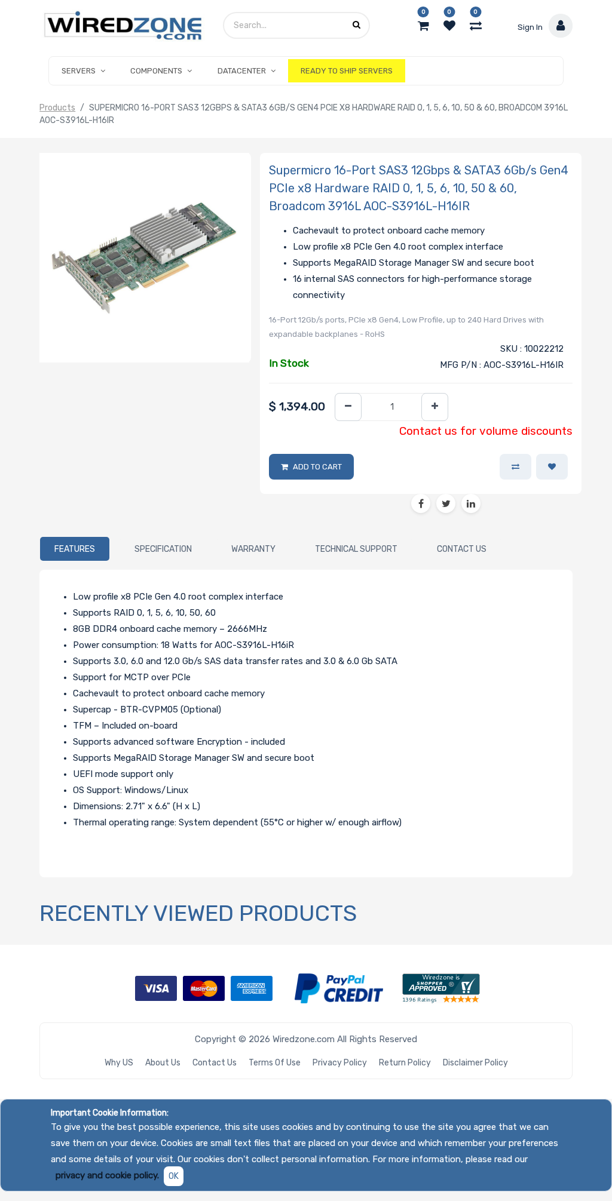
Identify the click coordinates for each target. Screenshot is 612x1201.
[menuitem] (346, 71)
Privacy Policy (340, 1063)
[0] (423, 26)
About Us (162, 1063)
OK (174, 1176)
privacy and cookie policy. (107, 1175)
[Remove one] (348, 407)
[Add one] (434, 407)
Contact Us (214, 1063)
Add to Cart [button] (317, 466)
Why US (119, 1063)
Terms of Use (275, 1063)
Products (57, 108)
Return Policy (405, 1063)
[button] (552, 467)
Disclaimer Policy (475, 1063)
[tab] (74, 549)
